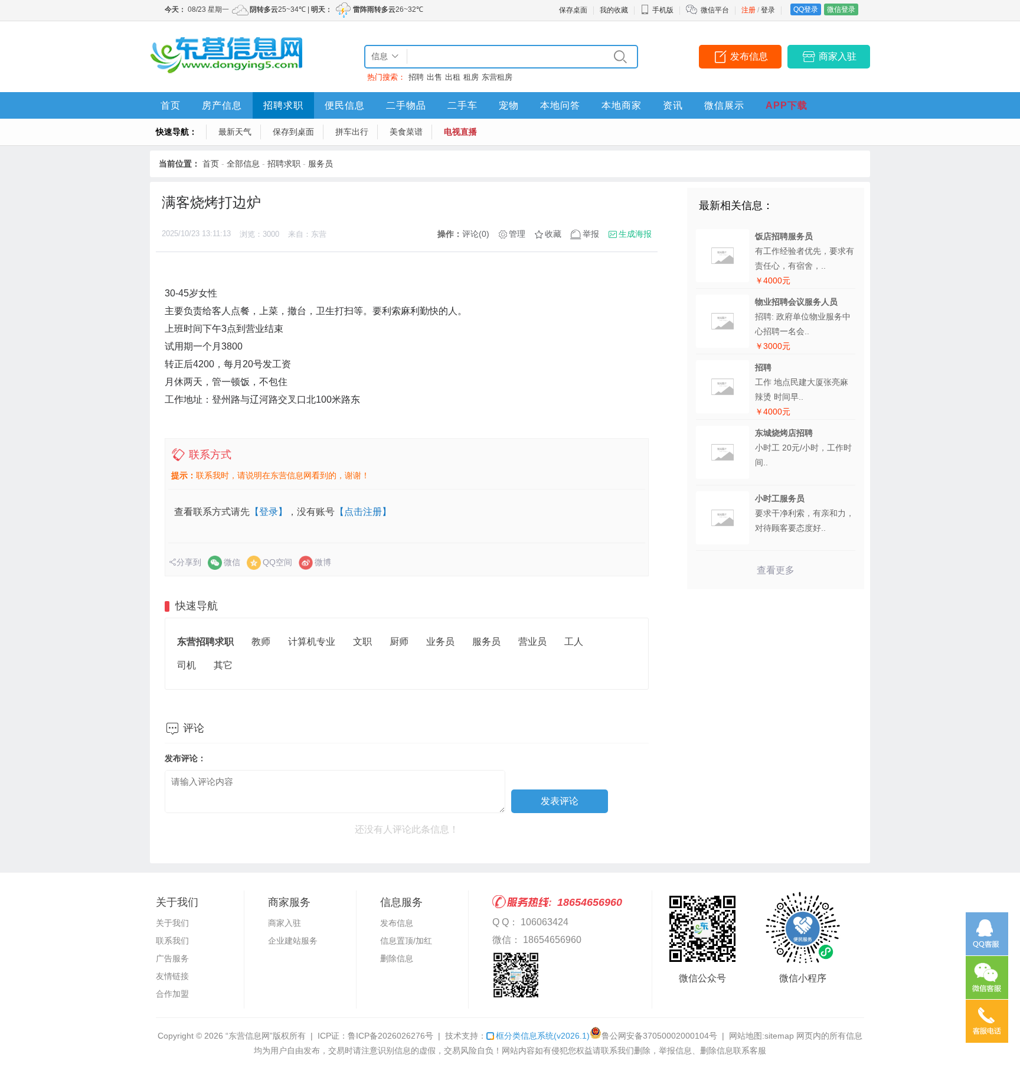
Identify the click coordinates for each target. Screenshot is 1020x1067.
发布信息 (749, 56)
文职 (362, 642)
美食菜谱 (406, 131)
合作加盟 (172, 994)
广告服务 (172, 958)
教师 (260, 642)
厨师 (399, 642)
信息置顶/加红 (406, 940)
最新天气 (234, 131)
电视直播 (460, 131)
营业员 (532, 642)
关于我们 (172, 923)
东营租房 (497, 77)
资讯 (673, 105)
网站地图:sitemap (761, 1035)
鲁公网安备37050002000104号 (659, 1035)
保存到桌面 (293, 131)
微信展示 (724, 105)
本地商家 (621, 105)
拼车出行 (351, 131)
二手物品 (406, 105)
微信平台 (715, 10)
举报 (591, 234)
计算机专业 (311, 642)
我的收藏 (614, 10)
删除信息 (396, 958)
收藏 (553, 234)
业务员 (440, 642)
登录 (768, 10)
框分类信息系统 (543, 1035)
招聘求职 (283, 105)
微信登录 (841, 9)
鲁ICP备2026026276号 (390, 1035)
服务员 (320, 163)
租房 (471, 77)
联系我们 (172, 940)
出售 (434, 77)
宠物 (509, 105)
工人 (573, 642)
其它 (223, 665)
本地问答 (560, 105)
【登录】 (268, 512)
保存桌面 (573, 10)
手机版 (663, 10)
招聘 (416, 77)
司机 (186, 665)
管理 (517, 234)
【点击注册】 (363, 512)
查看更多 (776, 570)
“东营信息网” (249, 1035)
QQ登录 (805, 9)
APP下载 (787, 105)
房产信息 (222, 105)
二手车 (462, 105)
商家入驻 (837, 56)
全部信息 (243, 163)
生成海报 (635, 234)
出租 (452, 77)
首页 (171, 105)
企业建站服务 (293, 940)
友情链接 (172, 976)
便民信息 (345, 105)
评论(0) (475, 234)
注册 (748, 10)
